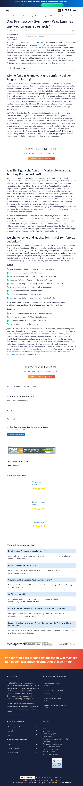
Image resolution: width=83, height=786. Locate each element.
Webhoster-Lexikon (50, 754)
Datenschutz (21, 429)
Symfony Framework (31, 123)
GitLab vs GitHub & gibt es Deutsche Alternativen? (30, 580)
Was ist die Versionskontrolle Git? (22, 565)
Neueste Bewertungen (51, 749)
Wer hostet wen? (49, 731)
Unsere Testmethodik (51, 736)
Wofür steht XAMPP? (17, 594)
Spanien (61, 783)
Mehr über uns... (13, 714)
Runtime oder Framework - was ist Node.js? (27, 551)
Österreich (19, 783)
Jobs (44, 728)
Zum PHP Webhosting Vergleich (41, 158)
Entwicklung (14, 465)
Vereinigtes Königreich (45, 783)
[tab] (41, 68)
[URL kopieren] (73, 30)
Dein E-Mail (11, 419)
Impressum (43, 780)
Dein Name (11, 411)
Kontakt (33, 780)
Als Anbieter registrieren (52, 744)
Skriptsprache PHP (33, 42)
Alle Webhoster (49, 752)
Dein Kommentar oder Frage (17, 401)
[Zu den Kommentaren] (75, 30)
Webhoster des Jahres (51, 747)
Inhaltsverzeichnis (18, 68)
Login (25, 780)
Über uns (46, 741)
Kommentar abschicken (16, 435)
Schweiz (30, 783)
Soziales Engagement (51, 734)
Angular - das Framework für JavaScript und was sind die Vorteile (36, 608)
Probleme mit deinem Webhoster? (56, 739)
